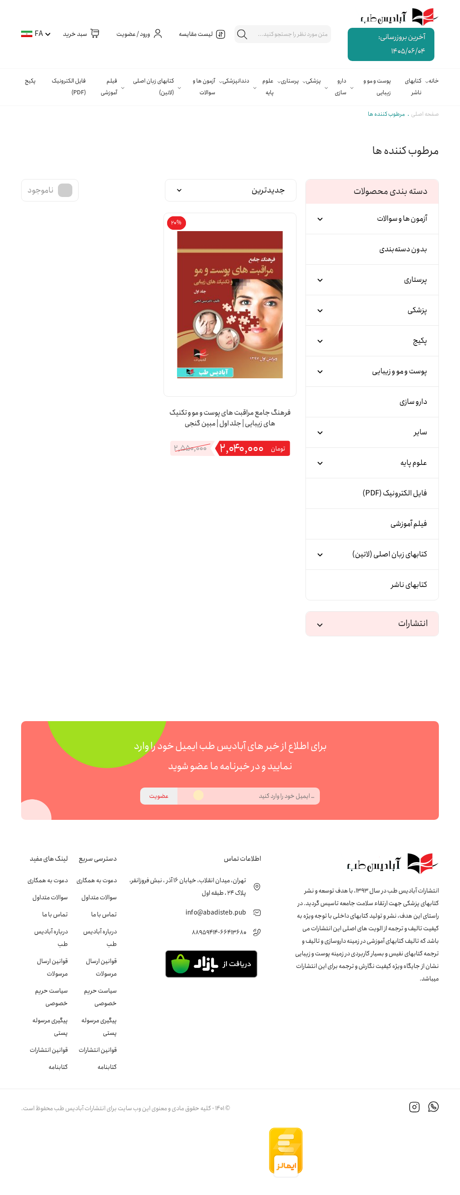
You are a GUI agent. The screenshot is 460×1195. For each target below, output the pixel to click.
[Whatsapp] (433, 1108)
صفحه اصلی (425, 114)
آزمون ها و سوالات (204, 86)
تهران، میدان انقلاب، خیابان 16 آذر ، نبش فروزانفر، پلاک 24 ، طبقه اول (187, 886)
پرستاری (290, 81)
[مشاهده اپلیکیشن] (211, 963)
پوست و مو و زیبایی (377, 86)
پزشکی (313, 81)
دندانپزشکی (235, 81)
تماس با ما (104, 914)
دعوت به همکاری (96, 880)
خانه (434, 81)
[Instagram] (414, 1108)
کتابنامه (107, 1067)
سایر (420, 432)
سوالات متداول (99, 897)
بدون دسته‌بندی (403, 249)
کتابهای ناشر (413, 86)
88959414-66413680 (219, 932)
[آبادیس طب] (395, 17)
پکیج (30, 81)
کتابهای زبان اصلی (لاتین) (153, 86)
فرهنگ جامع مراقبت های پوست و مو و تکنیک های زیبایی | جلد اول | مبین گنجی (230, 418)
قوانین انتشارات (98, 1050)
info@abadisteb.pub (216, 913)
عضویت (158, 796)
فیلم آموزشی (109, 86)
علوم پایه (268, 86)
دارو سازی (340, 86)
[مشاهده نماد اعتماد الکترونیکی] (371, 1152)
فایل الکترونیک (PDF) (69, 86)
